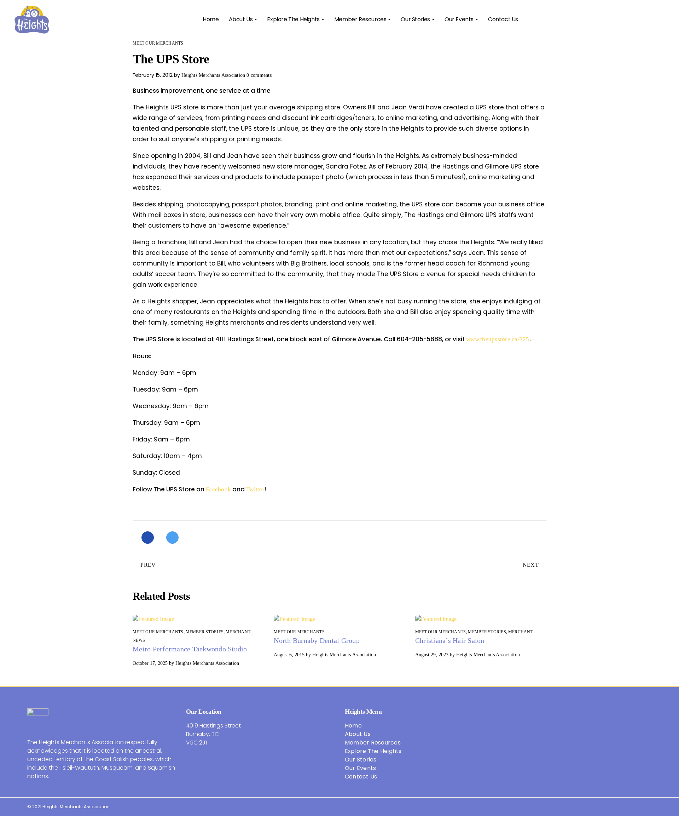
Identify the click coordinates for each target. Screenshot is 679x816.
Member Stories (205, 631)
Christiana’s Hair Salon (449, 640)
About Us (358, 734)
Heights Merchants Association (213, 75)
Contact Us (361, 776)
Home (353, 725)
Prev (148, 565)
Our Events (360, 768)
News (139, 640)
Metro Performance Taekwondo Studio (190, 649)
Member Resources (373, 742)
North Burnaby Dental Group (317, 640)
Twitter (255, 489)
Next (531, 565)
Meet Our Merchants (158, 43)
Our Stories (361, 759)
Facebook (218, 489)
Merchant (238, 631)
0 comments (259, 75)
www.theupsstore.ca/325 (497, 339)
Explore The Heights (373, 751)
